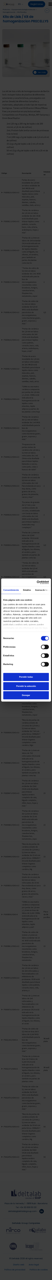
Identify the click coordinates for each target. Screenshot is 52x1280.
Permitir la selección (26, 686)
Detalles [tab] (27, 590)
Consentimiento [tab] (11, 590)
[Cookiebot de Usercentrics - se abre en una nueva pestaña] (37, 582)
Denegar (26, 695)
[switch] (45, 647)
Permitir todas (26, 677)
